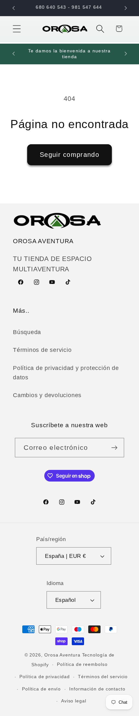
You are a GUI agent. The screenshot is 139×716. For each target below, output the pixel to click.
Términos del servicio (103, 676)
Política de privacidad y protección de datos (66, 373)
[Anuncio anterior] (13, 8)
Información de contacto (97, 688)
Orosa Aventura (63, 654)
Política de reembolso (82, 664)
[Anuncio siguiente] (126, 8)
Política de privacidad (44, 676)
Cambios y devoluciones (47, 395)
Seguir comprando (69, 154)
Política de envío (41, 688)
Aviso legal (73, 700)
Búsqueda (27, 332)
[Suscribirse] (114, 448)
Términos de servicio (42, 350)
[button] (16, 28)
